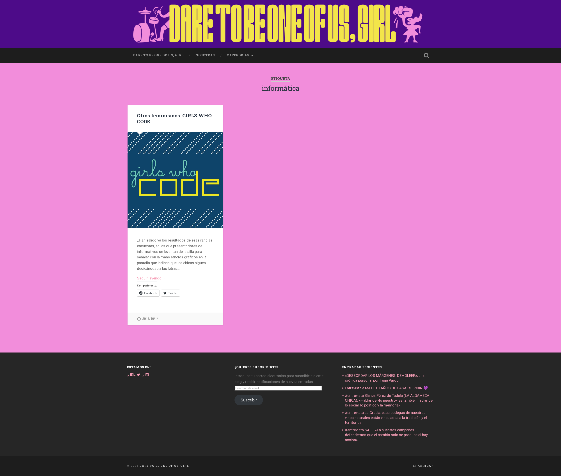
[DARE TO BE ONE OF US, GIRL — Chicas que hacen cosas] (280, 24)
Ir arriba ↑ (423, 465)
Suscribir (249, 400)
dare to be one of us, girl (158, 55)
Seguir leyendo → (151, 278)
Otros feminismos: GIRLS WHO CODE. (174, 118)
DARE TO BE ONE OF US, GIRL (164, 465)
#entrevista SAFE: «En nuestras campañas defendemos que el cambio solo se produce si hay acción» (386, 435)
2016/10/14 (150, 319)
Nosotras (205, 55)
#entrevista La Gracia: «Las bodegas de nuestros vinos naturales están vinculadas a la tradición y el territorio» (386, 417)
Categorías (238, 55)
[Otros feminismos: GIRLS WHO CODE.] (175, 180)
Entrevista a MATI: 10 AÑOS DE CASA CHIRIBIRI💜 (386, 388)
